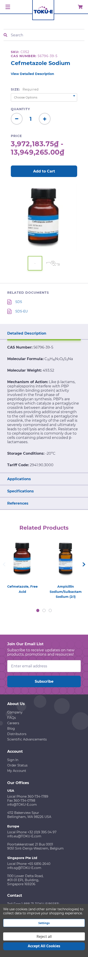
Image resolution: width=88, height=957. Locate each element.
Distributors (16, 734)
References (17, 503)
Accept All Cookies (44, 945)
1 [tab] (37, 610)
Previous (4, 564)
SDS (18, 302)
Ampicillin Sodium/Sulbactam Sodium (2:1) (66, 591)
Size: (25, 89)
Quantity (20, 109)
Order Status (17, 765)
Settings (44, 923)
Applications (19, 479)
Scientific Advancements (27, 739)
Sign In (12, 760)
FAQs (11, 718)
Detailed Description (26, 333)
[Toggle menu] (7, 7)
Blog (11, 728)
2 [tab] (44, 610)
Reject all (44, 936)
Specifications (20, 491)
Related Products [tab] (44, 527)
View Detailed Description (32, 74)
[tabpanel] (22, 565)
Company (15, 712)
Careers (13, 723)
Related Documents (28, 293)
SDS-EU (21, 311)
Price (16, 136)
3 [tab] (50, 610)
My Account (16, 771)
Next (84, 564)
